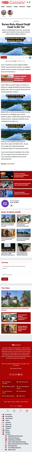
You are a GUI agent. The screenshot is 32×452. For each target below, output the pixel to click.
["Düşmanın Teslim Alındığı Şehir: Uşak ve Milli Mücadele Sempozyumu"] (8, 247)
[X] (13, 374)
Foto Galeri (9, 418)
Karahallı (17, 401)
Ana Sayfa (8, 414)
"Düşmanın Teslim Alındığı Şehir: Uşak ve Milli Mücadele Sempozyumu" (8, 254)
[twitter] (14, 411)
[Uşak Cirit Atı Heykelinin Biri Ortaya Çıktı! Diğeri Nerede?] (8, 218)
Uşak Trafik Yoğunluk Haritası (23, 387)
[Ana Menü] (29, 2)
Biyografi (8, 426)
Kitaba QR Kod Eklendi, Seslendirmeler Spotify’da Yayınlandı (23, 225)
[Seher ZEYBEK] (5, 203)
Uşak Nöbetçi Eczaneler (6, 382)
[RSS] (21, 374)
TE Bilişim (20, 406)
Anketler (8, 428)
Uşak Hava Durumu (23, 381)
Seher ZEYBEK (10, 61)
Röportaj (8, 424)
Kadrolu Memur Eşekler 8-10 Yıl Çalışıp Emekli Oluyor (8, 239)
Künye (7, 430)
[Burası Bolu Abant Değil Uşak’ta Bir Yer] (16, 46)
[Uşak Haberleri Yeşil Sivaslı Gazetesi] (13, 2)
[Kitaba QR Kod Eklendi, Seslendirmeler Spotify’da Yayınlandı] (24, 218)
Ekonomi (22, 6)
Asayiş (16, 6)
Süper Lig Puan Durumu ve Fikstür (18, 443)
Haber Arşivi (22, 396)
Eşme (13, 401)
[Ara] (27, 2)
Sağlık (28, 6)
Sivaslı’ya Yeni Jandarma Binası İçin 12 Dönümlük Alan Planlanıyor (23, 239)
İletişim (7, 432)
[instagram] (20, 411)
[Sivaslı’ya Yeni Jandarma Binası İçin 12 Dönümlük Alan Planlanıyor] (24, 233)
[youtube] (27, 411)
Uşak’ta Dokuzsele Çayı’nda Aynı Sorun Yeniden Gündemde (22, 254)
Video (7, 420)
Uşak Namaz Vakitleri (9, 386)
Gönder (4, 279)
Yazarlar (8, 422)
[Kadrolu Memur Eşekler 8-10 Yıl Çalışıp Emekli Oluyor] (8, 233)
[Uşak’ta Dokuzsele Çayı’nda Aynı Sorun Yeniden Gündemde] (24, 247)
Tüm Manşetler (22, 391)
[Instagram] (16, 374)
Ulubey (26, 401)
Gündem (9, 6)
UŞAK (3, 6)
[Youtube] (19, 374)
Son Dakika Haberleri (9, 396)
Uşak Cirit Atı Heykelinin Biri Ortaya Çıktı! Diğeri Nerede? (7, 225)
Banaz (9, 401)
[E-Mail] (11, 206)
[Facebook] (10, 374)
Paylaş (4, 57)
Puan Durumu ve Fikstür (7, 392)
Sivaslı (21, 401)
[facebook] (7, 411)
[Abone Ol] (30, 57)
